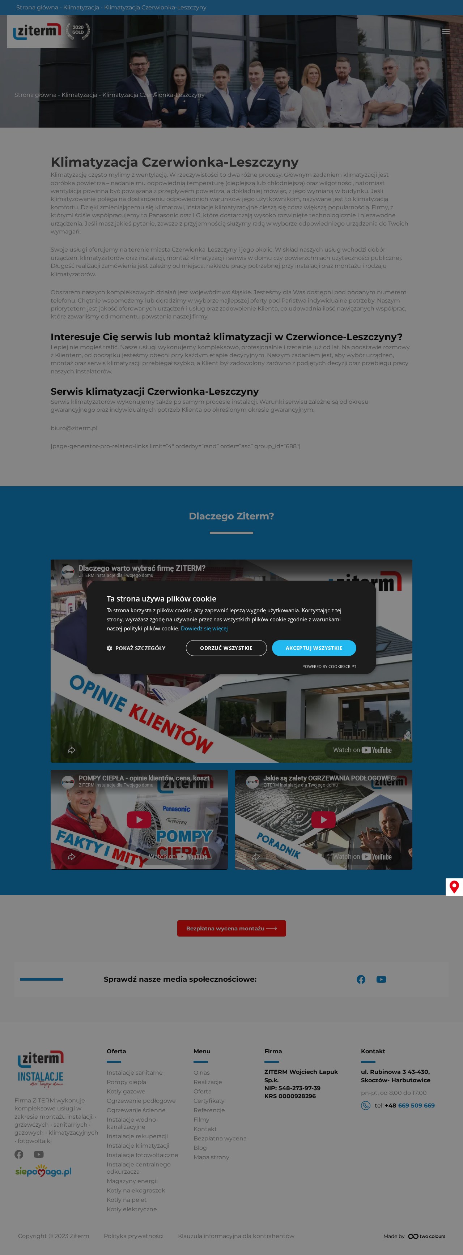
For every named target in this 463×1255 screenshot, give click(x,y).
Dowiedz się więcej (204, 628)
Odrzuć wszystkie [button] (226, 647)
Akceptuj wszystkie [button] (314, 647)
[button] (136, 648)
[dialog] (231, 627)
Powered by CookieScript (329, 666)
